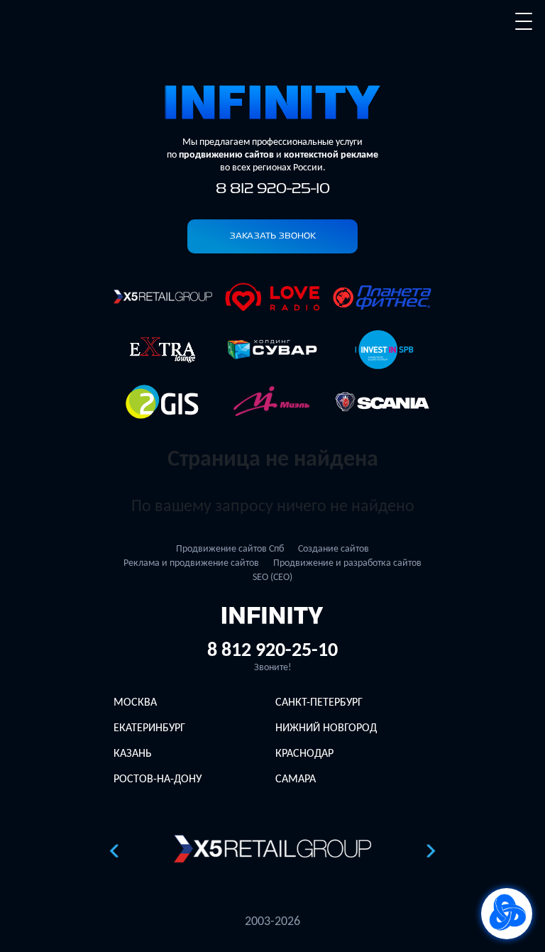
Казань (133, 754)
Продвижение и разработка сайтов (347, 563)
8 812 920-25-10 (273, 189)
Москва (135, 702)
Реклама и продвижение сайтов (191, 563)
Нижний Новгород (326, 728)
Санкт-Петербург (319, 702)
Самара (295, 779)
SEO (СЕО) (272, 577)
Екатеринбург (149, 728)
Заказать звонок (272, 236)
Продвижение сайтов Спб (230, 549)
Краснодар (304, 754)
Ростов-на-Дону (158, 779)
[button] (113, 850)
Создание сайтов (333, 549)
